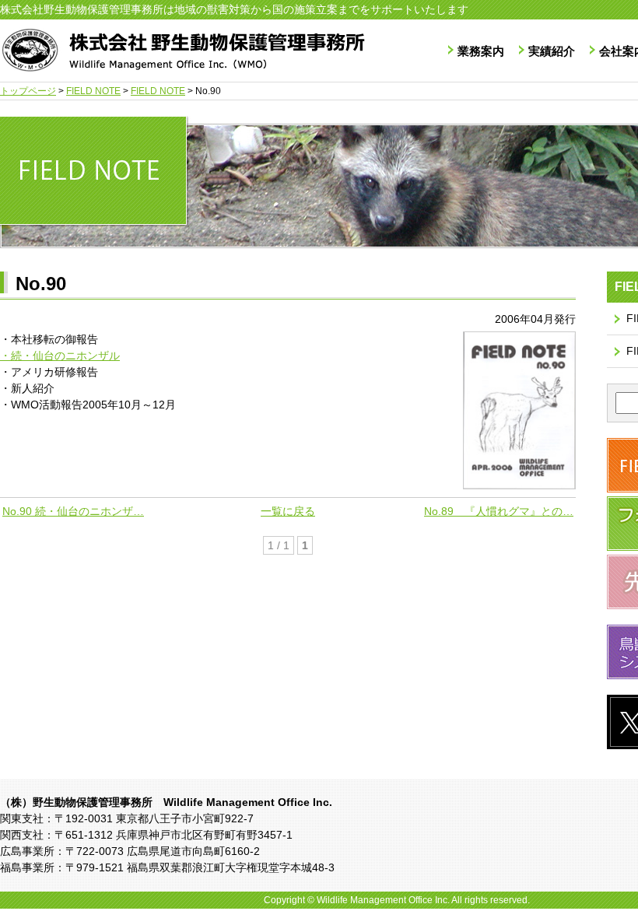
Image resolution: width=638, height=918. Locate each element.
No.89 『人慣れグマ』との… (498, 511)
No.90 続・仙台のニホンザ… (73, 511)
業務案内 (480, 51)
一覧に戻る (288, 511)
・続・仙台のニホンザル (60, 355)
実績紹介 (551, 51)
